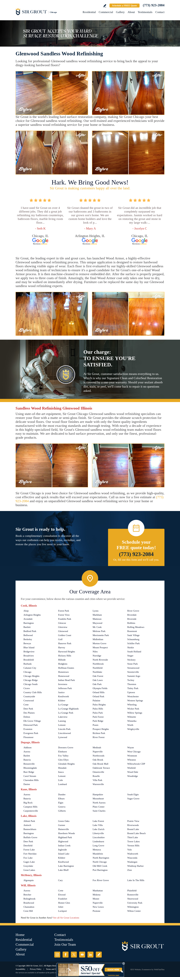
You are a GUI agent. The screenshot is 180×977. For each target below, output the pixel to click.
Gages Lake (29, 862)
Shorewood (132, 898)
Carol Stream (29, 776)
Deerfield (27, 845)
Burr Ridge (28, 772)
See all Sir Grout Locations (66, 917)
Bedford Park (29, 631)
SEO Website (135, 970)
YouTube (82, 955)
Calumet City (29, 668)
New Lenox (98, 907)
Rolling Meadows (135, 627)
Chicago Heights (31, 676)
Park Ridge (98, 721)
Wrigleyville (133, 729)
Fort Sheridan (30, 853)
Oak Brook (98, 759)
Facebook (66, 955)
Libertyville (98, 833)
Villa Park (97, 780)
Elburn (61, 798)
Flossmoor (28, 737)
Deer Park (28, 708)
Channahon (28, 907)
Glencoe (62, 623)
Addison (27, 747)
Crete (26, 704)
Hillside (62, 659)
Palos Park (98, 712)
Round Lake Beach (136, 833)
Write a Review (104, 5)
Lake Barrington (66, 866)
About (131, 12)
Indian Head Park (66, 680)
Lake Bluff (63, 870)
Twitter (74, 955)
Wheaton (131, 759)
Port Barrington (100, 870)
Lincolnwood (64, 733)
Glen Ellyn (63, 759)
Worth (130, 725)
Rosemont (132, 631)
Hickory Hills (64, 655)
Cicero (26, 688)
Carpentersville (30, 810)
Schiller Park (133, 643)
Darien (26, 784)
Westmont (132, 755)
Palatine (96, 700)
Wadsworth (132, 853)
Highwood (63, 841)
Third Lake (132, 837)
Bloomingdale (30, 768)
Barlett (26, 755)
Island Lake (63, 853)
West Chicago (134, 751)
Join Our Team (65, 944)
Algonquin (28, 880)
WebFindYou (159, 970)
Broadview (28, 655)
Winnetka (131, 721)
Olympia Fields (100, 688)
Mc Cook (97, 627)
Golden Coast (64, 635)
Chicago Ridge (30, 680)
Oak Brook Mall (100, 763)
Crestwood (28, 700)
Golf (60, 639)
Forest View (64, 615)
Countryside (29, 696)
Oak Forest (98, 676)
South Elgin (133, 794)
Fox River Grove (101, 880)
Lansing (62, 721)
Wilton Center (134, 911)
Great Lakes (29, 870)
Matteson (97, 619)
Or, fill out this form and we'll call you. (136, 559)
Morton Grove (99, 643)
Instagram (57, 955)
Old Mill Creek (100, 866)
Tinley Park (132, 688)
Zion (129, 870)
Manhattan (98, 890)
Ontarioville (98, 772)
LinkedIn (90, 955)
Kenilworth (63, 696)
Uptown (131, 692)
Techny (130, 680)
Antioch (27, 825)
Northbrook (98, 663)
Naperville (98, 751)
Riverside (131, 619)
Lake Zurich (98, 829)
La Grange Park (65, 712)
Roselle (96, 776)
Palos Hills (98, 708)
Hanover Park (64, 643)
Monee (96, 898)
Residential (89, 12)
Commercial (106, 12)
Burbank (27, 663)
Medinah (97, 747)
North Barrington (101, 857)
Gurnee (61, 825)
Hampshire (98, 794)
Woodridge (132, 776)
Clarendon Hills (31, 780)
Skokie (130, 647)
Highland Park (65, 837)
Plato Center (98, 806)
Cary (60, 880)
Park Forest (98, 717)
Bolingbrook (29, 898)
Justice (61, 692)
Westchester (133, 696)
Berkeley (27, 639)
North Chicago (100, 862)
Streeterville (133, 672)
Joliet (60, 907)
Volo (129, 849)
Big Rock (28, 802)
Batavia (27, 759)
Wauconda (132, 857)
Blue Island (28, 647)
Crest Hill (28, 911)
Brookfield (28, 659)
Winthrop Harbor (135, 866)
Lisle (60, 780)
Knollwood (63, 862)
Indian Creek (64, 845)
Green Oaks (63, 821)
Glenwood (63, 631)
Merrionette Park (101, 635)
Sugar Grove (133, 798)
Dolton (26, 717)
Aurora (26, 751)
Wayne (130, 747)
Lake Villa (98, 825)
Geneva (61, 806)
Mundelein (98, 853)
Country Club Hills (32, 692)
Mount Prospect (100, 647)
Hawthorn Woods (66, 833)
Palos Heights (99, 704)
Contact (159, 12)
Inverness (62, 684)
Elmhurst (62, 751)
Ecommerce (146, 970)
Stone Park (132, 663)
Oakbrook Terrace (101, 768)
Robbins (131, 623)
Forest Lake (29, 849)
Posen (95, 725)
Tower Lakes (133, 841)
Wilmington (133, 907)
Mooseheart (98, 798)
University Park (134, 902)
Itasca (61, 772)
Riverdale (132, 615)
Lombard (62, 784)
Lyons (95, 610)
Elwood (61, 894)
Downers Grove (65, 747)
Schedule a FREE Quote (124, 5)
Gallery (120, 12)
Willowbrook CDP (136, 763)
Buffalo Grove (30, 837)
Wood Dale (132, 772)
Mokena (96, 894)
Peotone (96, 911)
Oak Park (97, 684)
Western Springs (135, 700)
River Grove (133, 610)
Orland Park (98, 696)
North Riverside (100, 659)
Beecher (27, 894)
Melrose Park (99, 631)
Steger (130, 655)
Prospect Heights (101, 729)
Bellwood (28, 635)
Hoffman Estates (66, 668)
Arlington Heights (32, 615)
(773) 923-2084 (153, 5)
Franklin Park (64, 619)
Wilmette (131, 717)
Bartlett (27, 627)
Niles (95, 651)
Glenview (62, 627)
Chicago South (30, 684)
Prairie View (133, 821)
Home (20, 935)
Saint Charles (99, 810)
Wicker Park (133, 708)
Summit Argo (133, 676)
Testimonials (145, 12)
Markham (97, 615)
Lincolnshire (99, 837)
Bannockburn (29, 829)
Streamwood (133, 668)
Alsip (26, 610)
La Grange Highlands (68, 708)
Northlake (97, 672)
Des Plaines (29, 712)
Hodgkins (62, 663)
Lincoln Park (64, 729)
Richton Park (99, 733)
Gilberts (62, 810)
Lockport (62, 911)
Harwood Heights (66, 651)
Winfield (131, 768)
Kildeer (61, 700)
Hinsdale (62, 768)
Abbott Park (29, 821)
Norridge (97, 655)
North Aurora (99, 802)
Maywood (97, 623)
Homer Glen (64, 902)
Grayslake (28, 866)
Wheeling (132, 704)
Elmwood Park (30, 725)
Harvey (61, 647)
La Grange (63, 704)
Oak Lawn (98, 680)
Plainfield (132, 890)
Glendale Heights (66, 763)
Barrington (28, 623)
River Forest (98, 737)
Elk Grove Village (32, 721)
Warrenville (98, 784)
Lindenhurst (98, 841)
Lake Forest (98, 821)
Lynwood (62, 737)
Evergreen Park (30, 733)
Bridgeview (29, 651)
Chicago (27, 672)
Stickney (131, 659)
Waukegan (132, 862)
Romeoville (132, 894)
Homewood (63, 676)
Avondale (28, 619)
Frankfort (62, 898)
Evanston (27, 729)
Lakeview (62, 717)
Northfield (98, 668)
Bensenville (29, 763)
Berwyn (27, 643)
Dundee (61, 794)
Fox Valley (63, 755)
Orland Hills (98, 692)
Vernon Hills (133, 845)
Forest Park (63, 610)
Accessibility (20, 969)
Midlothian (98, 639)
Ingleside (62, 849)
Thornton (131, 684)
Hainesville (63, 829)
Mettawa (97, 849)
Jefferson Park (65, 688)
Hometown (63, 672)
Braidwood (28, 902)
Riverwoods (133, 825)
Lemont (61, 725)
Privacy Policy (35, 969)
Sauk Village (133, 635)
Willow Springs (134, 712)
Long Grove (98, 845)
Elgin (60, 802)
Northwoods (98, 755)
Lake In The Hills (135, 880)
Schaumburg (133, 639)
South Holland (134, 651)
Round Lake (133, 829)
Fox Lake (28, 857)
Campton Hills (30, 806)
